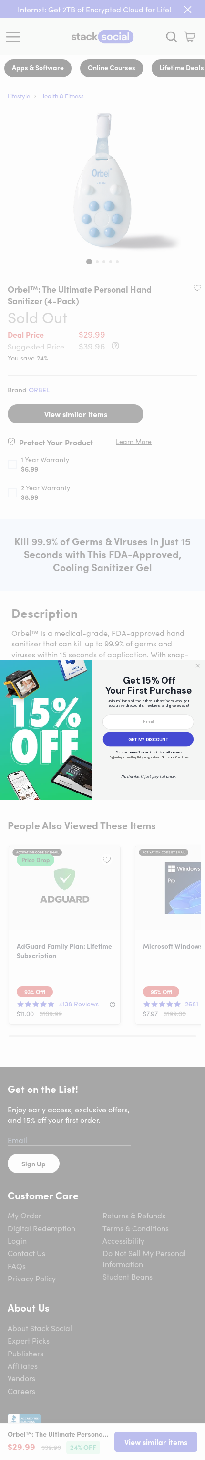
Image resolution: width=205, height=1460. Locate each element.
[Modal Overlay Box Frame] (102, 730)
